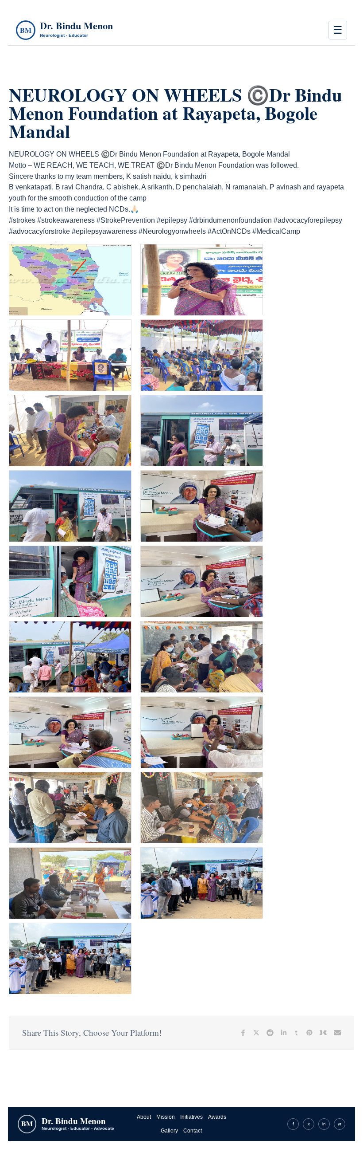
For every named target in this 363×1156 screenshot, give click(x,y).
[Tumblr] (296, 1032)
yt (339, 1123)
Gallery (169, 1131)
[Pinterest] (309, 1033)
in (324, 1123)
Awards (217, 1117)
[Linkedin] (284, 1033)
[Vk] (323, 1032)
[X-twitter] (256, 1033)
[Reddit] (270, 1032)
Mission (165, 1117)
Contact (192, 1131)
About (144, 1117)
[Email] (337, 1032)
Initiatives (191, 1117)
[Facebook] (243, 1033)
